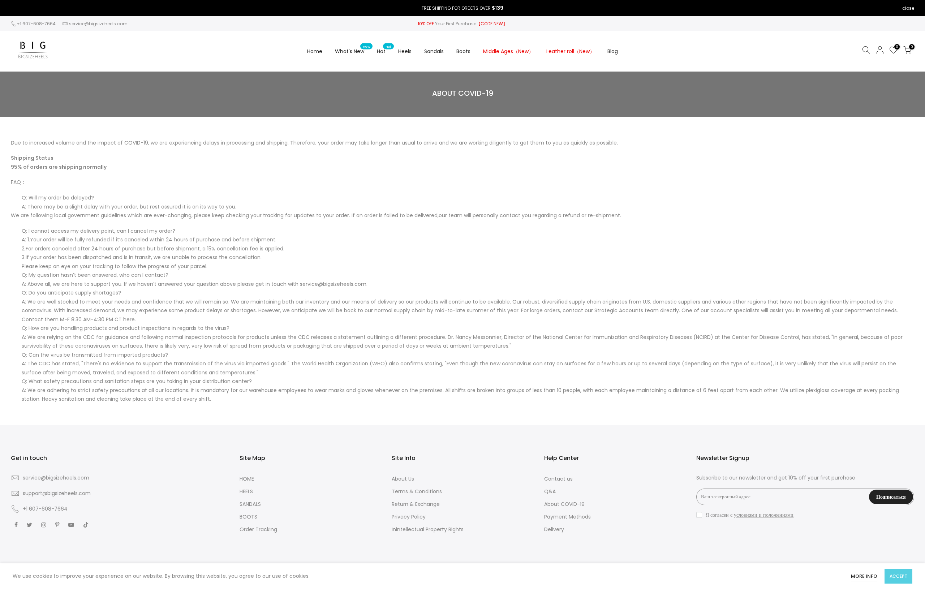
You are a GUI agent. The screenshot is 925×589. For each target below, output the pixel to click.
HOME (247, 478)
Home (314, 51)
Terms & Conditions (417, 491)
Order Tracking (258, 529)
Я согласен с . (750, 515)
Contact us (558, 478)
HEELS (246, 491)
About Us (403, 478)
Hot (384, 49)
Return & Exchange (416, 504)
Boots (463, 51)
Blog (612, 51)
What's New (352, 49)
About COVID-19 (564, 504)
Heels (405, 51)
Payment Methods (567, 516)
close (908, 8)
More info (864, 576)
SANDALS (250, 504)
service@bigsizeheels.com (98, 24)
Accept (898, 576)
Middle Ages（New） (508, 51)
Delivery (554, 529)
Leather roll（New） (570, 51)
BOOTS (248, 516)
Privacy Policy (409, 516)
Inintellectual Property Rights (428, 529)
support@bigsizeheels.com (57, 493)
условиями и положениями (763, 515)
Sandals (434, 51)
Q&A (550, 491)
